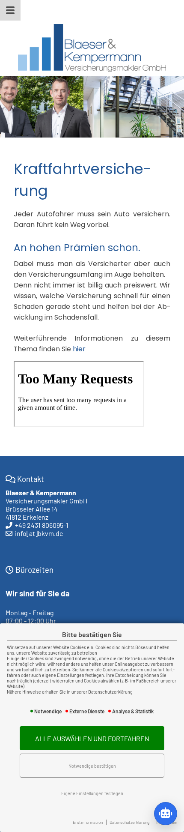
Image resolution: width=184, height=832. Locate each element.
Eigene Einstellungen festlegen (92, 793)
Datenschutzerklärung (129, 822)
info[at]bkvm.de (39, 533)
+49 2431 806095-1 (41, 525)
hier (79, 349)
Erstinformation (88, 822)
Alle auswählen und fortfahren (92, 738)
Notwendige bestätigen (92, 766)
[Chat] (165, 813)
